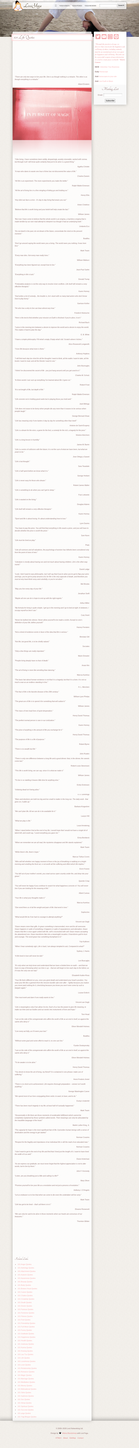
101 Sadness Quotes (26, 1396)
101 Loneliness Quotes (26, 1361)
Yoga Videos (64, 6)
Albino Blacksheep (69, 1433)
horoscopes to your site (107, 76)
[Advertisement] (52, 58)
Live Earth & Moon (105, 81)
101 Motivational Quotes (27, 1389)
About (65, 1438)
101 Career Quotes (25, 1292)
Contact (81, 1438)
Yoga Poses (77, 6)
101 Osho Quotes (24, 1392)
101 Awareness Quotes (27, 1278)
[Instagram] (110, 36)
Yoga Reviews (90, 6)
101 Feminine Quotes (26, 1313)
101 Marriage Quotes (26, 1379)
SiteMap (72, 1438)
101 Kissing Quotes (25, 1351)
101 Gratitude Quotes (26, 1334)
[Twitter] (98, 36)
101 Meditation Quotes (26, 1382)
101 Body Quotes (24, 1285)
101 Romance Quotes (26, 1372)
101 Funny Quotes (25, 1330)
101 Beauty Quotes (25, 1282)
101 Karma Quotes (25, 1347)
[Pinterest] (116, 36)
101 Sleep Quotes (24, 1403)
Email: (100, 95)
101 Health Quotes (25, 1340)
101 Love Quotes (24, 1365)
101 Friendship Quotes (26, 1323)
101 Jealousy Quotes (26, 1344)
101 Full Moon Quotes (26, 1327)
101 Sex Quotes (24, 1399)
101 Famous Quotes (25, 1309)
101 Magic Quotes (25, 1375)
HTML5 (58, 1438)
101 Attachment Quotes (27, 1271)
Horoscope (103, 72)
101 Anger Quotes (24, 1264)
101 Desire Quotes (25, 1306)
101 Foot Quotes (24, 1320)
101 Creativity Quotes (26, 1299)
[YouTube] (104, 36)
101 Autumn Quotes (25, 1275)
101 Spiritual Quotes (25, 1406)
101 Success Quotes (26, 1410)
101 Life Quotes (24, 1358)
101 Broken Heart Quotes (27, 1289)
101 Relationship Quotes (27, 1368)
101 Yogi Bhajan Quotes (27, 1417)
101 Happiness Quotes (26, 1337)
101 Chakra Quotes (25, 1295)
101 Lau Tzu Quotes (25, 1354)
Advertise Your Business (109, 67)
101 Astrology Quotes (26, 1268)
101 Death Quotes (25, 1302)
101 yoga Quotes (24, 1413)
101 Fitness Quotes (25, 1316)
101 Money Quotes (25, 1386)
